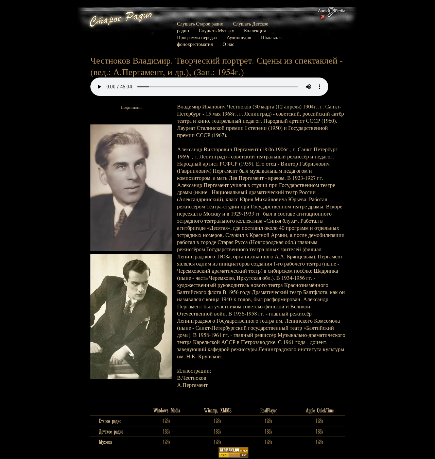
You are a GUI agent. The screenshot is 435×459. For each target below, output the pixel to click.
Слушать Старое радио (200, 23)
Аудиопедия (239, 37)
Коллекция (255, 30)
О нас (228, 44)
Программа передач (197, 37)
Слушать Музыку (216, 30)
